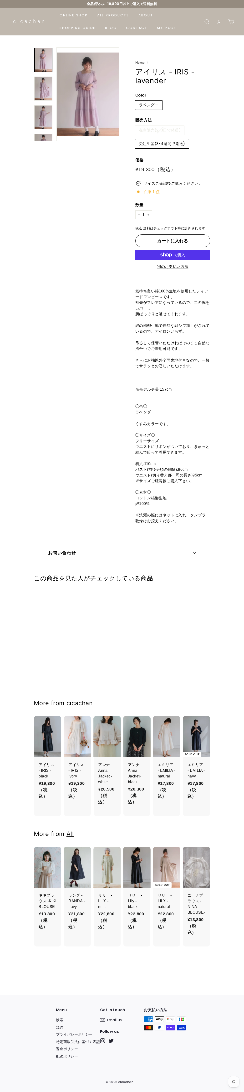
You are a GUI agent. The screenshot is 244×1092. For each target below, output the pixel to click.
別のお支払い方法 (172, 267)
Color (140, 95)
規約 (59, 1027)
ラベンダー (148, 105)
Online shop (74, 15)
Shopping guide (78, 27)
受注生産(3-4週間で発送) (162, 143)
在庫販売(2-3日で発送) (160, 130)
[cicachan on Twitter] (111, 1040)
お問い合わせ (62, 553)
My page (166, 27)
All (70, 833)
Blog (111, 27)
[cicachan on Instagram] (102, 1040)
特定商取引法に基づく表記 (78, 1041)
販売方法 (143, 120)
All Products (113, 15)
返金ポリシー (67, 1048)
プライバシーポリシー (74, 1034)
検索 (59, 1019)
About (145, 15)
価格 (139, 160)
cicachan (79, 703)
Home (140, 62)
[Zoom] (88, 94)
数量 (139, 205)
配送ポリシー (67, 1056)
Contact (136, 27)
